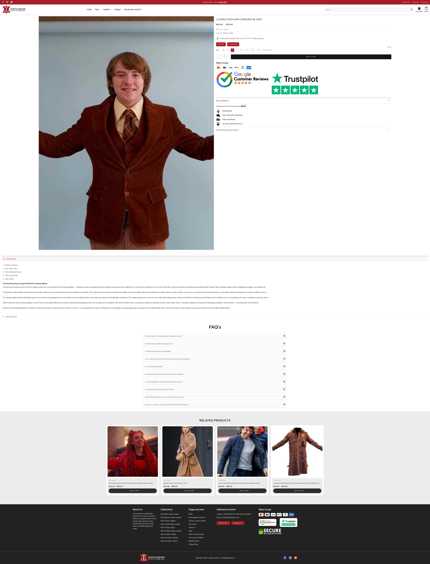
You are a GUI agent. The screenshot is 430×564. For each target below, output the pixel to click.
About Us (415, 2)
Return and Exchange (196, 534)
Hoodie (117, 9)
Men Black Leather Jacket (170, 514)
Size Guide (192, 524)
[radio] (223, 50)
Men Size (221, 44)
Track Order (406, 2)
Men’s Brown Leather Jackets (171, 517)
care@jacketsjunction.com (230, 517)
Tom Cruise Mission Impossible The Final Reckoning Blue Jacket (239, 483)
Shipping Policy (194, 541)
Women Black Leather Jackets (171, 531)
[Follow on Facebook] (3, 2)
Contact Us (424, 2)
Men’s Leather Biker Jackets (170, 524)
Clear (389, 47)
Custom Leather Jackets (197, 521)
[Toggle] (389, 100)
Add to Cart (134, 491)
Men (97, 9)
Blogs (190, 531)
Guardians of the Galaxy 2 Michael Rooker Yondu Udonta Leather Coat (296, 483)
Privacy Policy (193, 544)
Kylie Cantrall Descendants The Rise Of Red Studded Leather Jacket (131, 483)
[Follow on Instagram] (7, 2)
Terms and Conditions (196, 538)
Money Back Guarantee (197, 517)
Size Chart (247, 38)
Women (106, 9)
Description (11, 258)
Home (89, 9)
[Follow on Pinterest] (11, 2)
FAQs (190, 514)
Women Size (233, 44)
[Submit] (412, 9)
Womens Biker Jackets (168, 534)
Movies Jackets (228, 33)
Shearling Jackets (132, 9)
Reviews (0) (11, 316)
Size (217, 50)
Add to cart (311, 57)
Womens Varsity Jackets (169, 541)
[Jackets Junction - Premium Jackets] (44, 9)
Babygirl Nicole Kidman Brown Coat (175, 483)
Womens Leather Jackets (169, 538)
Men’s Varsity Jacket (168, 527)
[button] (426, 9)
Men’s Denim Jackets (168, 521)
